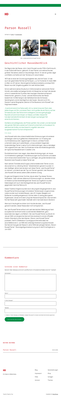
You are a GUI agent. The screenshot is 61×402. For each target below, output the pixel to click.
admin (12, 34)
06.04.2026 (55, 350)
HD (6, 14)
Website (7, 307)
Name (6, 293)
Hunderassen (18, 34)
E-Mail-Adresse (9, 300)
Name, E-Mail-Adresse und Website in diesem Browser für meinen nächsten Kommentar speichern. (30, 315)
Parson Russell (9, 350)
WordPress (55, 394)
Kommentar (8, 273)
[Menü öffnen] (55, 14)
